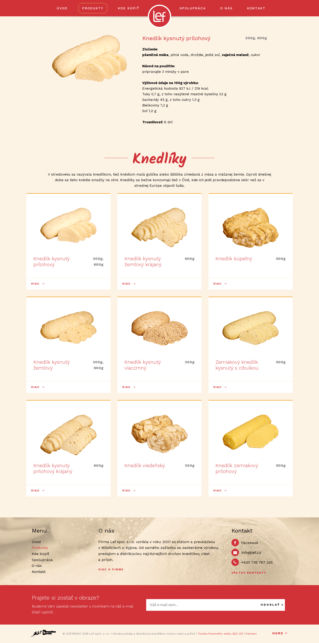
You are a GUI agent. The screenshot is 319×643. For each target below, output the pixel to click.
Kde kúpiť (128, 8)
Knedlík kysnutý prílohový (51, 261)
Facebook (249, 543)
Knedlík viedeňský (144, 465)
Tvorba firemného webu (214, 633)
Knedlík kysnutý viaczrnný (142, 365)
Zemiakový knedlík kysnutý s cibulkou (237, 365)
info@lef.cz (251, 552)
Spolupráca (193, 8)
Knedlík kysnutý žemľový (51, 365)
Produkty (92, 8)
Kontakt (256, 8)
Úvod (62, 8)
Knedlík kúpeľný (234, 258)
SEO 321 (237, 633)
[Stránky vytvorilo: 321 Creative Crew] (43, 633)
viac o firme (111, 569)
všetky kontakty (248, 572)
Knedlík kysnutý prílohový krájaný (52, 468)
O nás (226, 8)
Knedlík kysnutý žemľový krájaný (143, 261)
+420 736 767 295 (257, 562)
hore (278, 633)
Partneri (251, 633)
